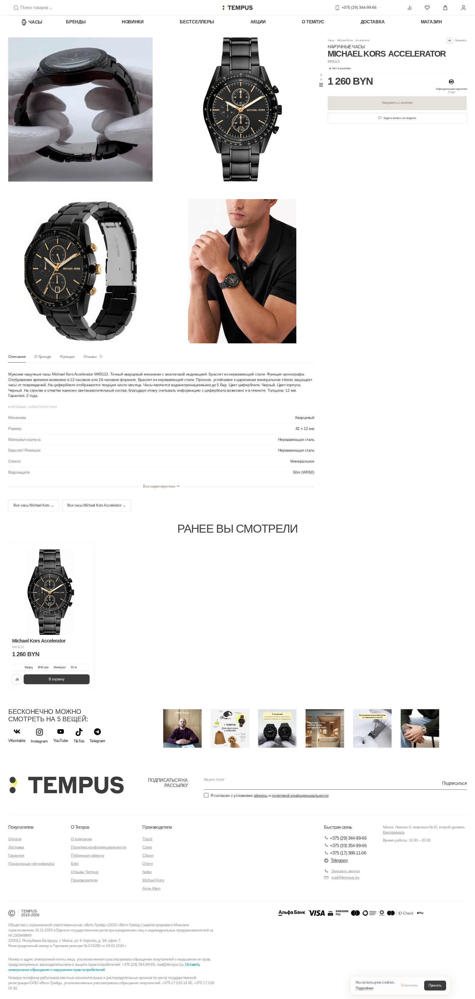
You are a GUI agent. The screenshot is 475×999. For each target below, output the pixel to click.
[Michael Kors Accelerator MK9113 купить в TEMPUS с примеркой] (237, 7)
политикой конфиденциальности (300, 795)
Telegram (339, 860)
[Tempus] (66, 785)
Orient (147, 863)
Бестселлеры (197, 22)
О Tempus (80, 827)
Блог (75, 863)
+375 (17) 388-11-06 (348, 853)
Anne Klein (151, 888)
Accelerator (362, 40)
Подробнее (364, 988)
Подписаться (454, 783)
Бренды (75, 22)
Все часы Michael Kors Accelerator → (96, 505)
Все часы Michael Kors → (33, 505)
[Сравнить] (17, 679)
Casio (147, 847)
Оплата (14, 839)
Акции (258, 22)
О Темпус (313, 22)
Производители (84, 880)
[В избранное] (84, 552)
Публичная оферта (87, 855)
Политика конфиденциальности (98, 847)
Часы (35, 22)
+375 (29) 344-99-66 (348, 838)
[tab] (17, 358)
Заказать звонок (345, 871)
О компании (81, 839)
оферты (260, 795)
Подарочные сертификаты (31, 863)
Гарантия (16, 855)
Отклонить (409, 985)
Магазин (431, 22)
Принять (435, 985)
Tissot (147, 839)
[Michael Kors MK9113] (51, 592)
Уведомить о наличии (397, 102)
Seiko (147, 872)
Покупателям (20, 827)
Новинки (133, 22)
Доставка (373, 22)
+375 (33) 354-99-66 (348, 845)
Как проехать (393, 832)
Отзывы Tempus (84, 872)
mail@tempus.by (345, 877)
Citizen (148, 855)
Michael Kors (345, 40)
